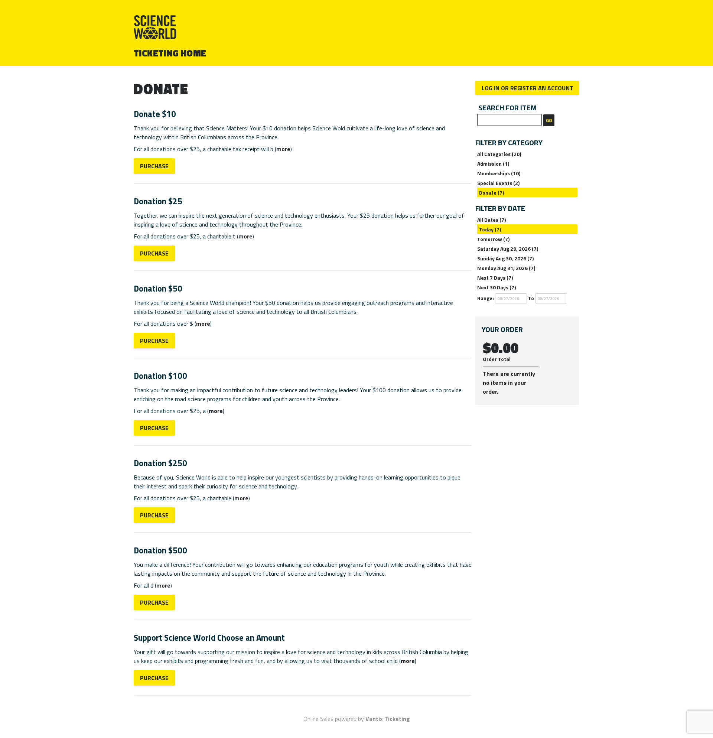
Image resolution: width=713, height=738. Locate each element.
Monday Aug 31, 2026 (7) (506, 268)
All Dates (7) (491, 220)
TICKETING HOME (170, 53)
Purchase (154, 166)
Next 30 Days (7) (496, 287)
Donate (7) (491, 192)
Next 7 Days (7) (495, 278)
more (283, 148)
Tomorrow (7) (493, 239)
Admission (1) (493, 164)
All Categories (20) (499, 154)
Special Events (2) (498, 183)
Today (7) (490, 229)
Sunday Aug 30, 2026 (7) (505, 258)
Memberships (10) (498, 173)
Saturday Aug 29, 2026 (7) (507, 249)
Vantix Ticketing (387, 718)
